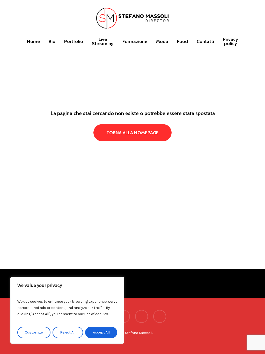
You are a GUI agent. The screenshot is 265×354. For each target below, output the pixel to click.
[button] (132, 132)
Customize (34, 332)
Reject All (68, 332)
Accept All (101, 332)
